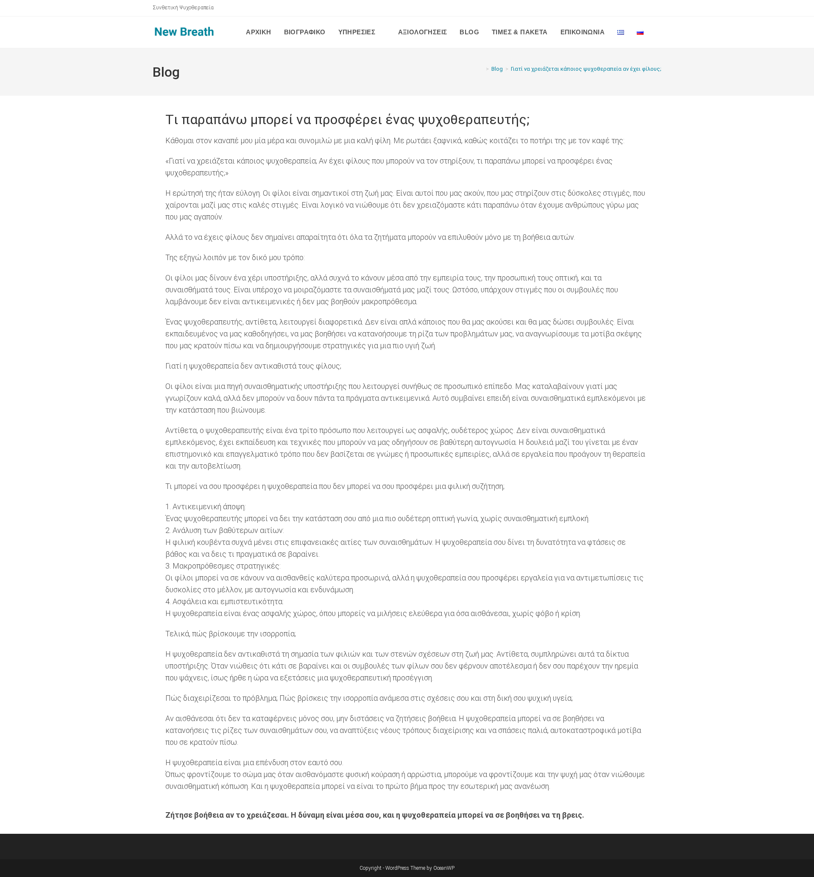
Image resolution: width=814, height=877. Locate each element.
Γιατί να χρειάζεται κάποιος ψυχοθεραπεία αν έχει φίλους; (586, 69)
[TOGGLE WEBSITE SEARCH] (659, 32)
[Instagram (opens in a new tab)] (657, 8)
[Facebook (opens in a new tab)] (649, 8)
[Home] (481, 69)
